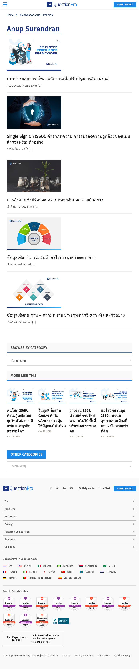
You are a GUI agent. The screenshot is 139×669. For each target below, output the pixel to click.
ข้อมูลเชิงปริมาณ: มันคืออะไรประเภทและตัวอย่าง (51, 257)
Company (10, 546)
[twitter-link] (57, 488)
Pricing (9, 524)
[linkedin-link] (64, 488)
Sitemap (66, 655)
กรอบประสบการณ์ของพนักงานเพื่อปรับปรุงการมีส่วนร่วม (58, 78)
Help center (89, 488)
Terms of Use (103, 655)
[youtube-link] (71, 488)
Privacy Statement (84, 655)
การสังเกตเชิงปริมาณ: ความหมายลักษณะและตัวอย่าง (55, 199)
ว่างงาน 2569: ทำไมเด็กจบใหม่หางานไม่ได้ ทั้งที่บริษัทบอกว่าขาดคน (83, 420)
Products (10, 509)
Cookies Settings (122, 655)
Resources (11, 516)
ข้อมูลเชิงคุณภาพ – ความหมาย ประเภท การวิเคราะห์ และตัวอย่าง (66, 315)
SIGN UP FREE (125, 4)
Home (10, 15)
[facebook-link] (51, 488)
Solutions (10, 539)
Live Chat (104, 488)
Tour (7, 501)
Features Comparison (17, 531)
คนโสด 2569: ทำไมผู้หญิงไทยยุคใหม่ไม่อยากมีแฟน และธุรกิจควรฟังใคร (20, 420)
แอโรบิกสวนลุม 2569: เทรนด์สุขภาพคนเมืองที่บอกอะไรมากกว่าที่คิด (114, 420)
